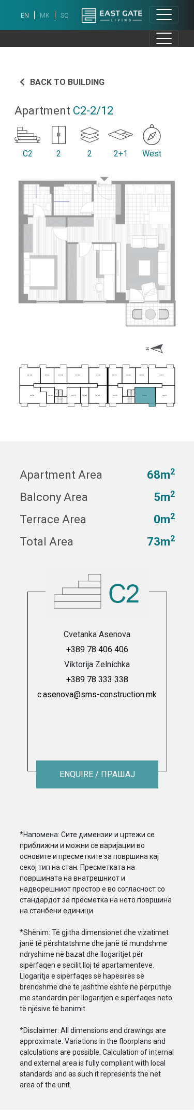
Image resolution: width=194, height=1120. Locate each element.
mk (45, 15)
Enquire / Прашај (97, 774)
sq (65, 15)
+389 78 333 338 (97, 679)
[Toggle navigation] (164, 14)
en (25, 15)
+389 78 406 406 (97, 649)
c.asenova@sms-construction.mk (97, 694)
